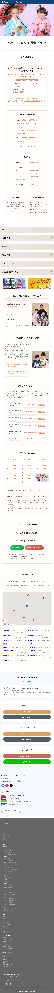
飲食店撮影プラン (7, 889)
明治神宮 (5, 660)
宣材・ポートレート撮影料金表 (10, 862)
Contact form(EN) (7, 966)
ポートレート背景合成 (7, 948)
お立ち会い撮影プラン (8, 848)
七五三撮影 (5, 829)
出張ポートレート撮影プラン (10, 894)
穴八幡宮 (5, 640)
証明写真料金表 (7, 858)
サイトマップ (5, 962)
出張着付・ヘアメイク (8, 910)
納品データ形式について (8, 935)
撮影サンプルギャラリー (8, 931)
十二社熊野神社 (32, 650)
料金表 (3, 844)
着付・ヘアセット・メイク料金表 (11, 908)
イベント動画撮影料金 (8, 902)
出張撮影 (5, 831)
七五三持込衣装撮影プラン (10, 871)
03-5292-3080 (29, 532)
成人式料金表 (6, 875)
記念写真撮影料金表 (8, 860)
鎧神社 (30, 640)
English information (7, 964)
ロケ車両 (5, 920)
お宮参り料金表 (7, 877)
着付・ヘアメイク (6, 835)
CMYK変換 (5, 943)
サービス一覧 (5, 823)
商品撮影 (5, 826)
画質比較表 (5, 937)
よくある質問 (5, 961)
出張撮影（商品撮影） (8, 885)
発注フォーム (5, 956)
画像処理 (5, 839)
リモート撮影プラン (8, 850)
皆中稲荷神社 (31, 635)
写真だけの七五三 (8, 865)
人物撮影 (5, 827)
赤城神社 (5, 655)
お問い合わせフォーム (7, 954)
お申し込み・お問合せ (7, 952)
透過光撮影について (7, 941)
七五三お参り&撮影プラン (10, 867)
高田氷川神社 (31, 647)
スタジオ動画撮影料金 (8, 900)
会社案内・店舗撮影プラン (9, 887)
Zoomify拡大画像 (6, 945)
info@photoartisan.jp (28, 540)
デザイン (5, 841)
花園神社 (5, 644)
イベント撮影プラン (8, 891)
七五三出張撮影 (8, 873)
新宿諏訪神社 (6, 631)
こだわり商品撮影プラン (9, 852)
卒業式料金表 (6, 879)
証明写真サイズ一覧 (7, 930)
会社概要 (5, 916)
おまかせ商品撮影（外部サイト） (11, 854)
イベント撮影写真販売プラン (10, 892)
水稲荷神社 (6, 647)
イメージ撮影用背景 (7, 924)
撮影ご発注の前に (6, 922)
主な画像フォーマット (7, 939)
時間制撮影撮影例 (6, 946)
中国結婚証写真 (7, 881)
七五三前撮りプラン (29, 98)
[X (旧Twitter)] (11, 785)
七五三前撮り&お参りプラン (11, 869)
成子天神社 (31, 644)
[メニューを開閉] (51, 2)
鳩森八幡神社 (31, 655)
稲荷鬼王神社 (6, 635)
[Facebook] (2, 785)
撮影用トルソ (5, 926)
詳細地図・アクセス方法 (11, 810)
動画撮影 (5, 833)
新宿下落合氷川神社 (8, 650)
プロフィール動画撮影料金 (9, 898)
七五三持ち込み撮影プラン (32, 101)
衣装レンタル (5, 837)
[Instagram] (7, 785)
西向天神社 (31, 631)
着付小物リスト (6, 928)
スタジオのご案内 (6, 918)
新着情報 (5, 959)
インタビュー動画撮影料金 (9, 904)
